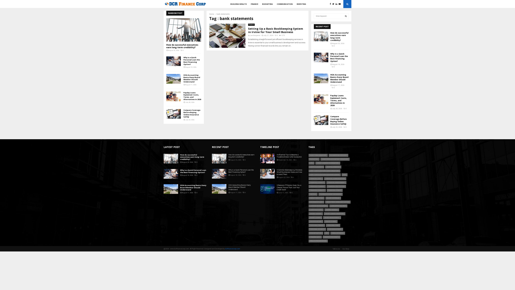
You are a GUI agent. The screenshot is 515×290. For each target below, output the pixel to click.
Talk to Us (336, 249)
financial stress (334, 190)
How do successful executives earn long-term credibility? (182, 46)
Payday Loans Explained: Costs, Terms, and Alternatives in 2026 (192, 96)
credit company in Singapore (328, 163)
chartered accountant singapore (335, 159)
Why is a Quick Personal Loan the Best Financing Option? (191, 60)
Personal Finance (316, 225)
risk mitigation (316, 233)
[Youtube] (340, 4)
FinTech (313, 194)
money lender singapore (334, 213)
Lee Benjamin (255, 35)
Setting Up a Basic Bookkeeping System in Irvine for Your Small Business (275, 30)
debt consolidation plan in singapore (324, 171)
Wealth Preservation (318, 241)
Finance (254, 4)
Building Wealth (238, 4)
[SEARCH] (346, 16)
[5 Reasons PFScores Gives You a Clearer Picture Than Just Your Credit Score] (267, 189)
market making (315, 213)
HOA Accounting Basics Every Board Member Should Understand (191, 78)
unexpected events (331, 237)
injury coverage (333, 198)
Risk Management (334, 229)
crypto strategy (333, 167)
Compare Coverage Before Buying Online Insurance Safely (191, 113)
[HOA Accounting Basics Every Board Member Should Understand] (173, 79)
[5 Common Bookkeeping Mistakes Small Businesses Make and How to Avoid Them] (267, 174)
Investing (301, 4)
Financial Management (336, 182)
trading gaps (315, 237)
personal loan (333, 225)
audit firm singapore (318, 155)
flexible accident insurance (330, 194)
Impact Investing (316, 198)
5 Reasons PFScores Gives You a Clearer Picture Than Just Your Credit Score (289, 187)
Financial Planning (317, 186)
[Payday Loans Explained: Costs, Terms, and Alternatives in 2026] (173, 96)
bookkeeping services (338, 155)
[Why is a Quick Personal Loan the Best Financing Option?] (173, 61)
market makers (332, 210)
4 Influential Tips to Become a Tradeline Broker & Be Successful (289, 156)
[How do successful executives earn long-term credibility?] (183, 29)
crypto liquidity (316, 167)
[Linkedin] (337, 4)
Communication (285, 4)
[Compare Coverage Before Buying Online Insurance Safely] (173, 114)
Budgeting (267, 4)
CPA (311, 163)
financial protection (336, 186)
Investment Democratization (338, 202)
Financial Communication (335, 178)
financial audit (316, 178)
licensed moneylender (318, 206)
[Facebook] (331, 4)
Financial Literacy (317, 182)
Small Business (337, 233)
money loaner (315, 217)
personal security (317, 229)
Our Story (345, 249)
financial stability (317, 190)
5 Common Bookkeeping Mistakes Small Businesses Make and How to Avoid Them (289, 172)
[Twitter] (334, 4)
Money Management (332, 217)
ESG (344, 174)
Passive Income (316, 221)
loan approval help (338, 206)
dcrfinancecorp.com (232, 249)
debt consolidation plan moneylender (324, 174)
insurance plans (316, 202)
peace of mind (331, 221)
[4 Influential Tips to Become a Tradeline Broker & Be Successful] (267, 158)
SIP (327, 233)
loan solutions (316, 210)
